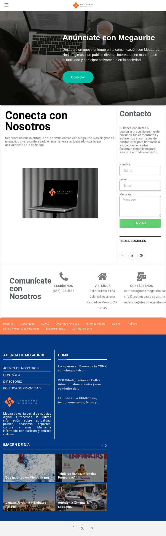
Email (123, 179)
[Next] (105, 446)
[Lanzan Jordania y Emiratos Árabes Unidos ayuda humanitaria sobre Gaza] (29, 497)
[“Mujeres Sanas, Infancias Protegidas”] (81, 468)
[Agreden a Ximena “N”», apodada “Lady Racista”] (81, 497)
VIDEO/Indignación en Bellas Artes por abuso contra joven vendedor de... (79, 384)
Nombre (125, 164)
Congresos (28, 323)
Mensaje (125, 194)
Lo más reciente (82, 328)
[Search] (159, 5)
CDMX (45, 323)
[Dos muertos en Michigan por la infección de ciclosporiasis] (29, 468)
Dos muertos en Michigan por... (28, 477)
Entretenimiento (55, 328)
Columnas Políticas (67, 323)
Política (132, 323)
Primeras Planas (95, 323)
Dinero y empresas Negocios (21, 328)
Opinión (116, 323)
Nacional (8, 323)
